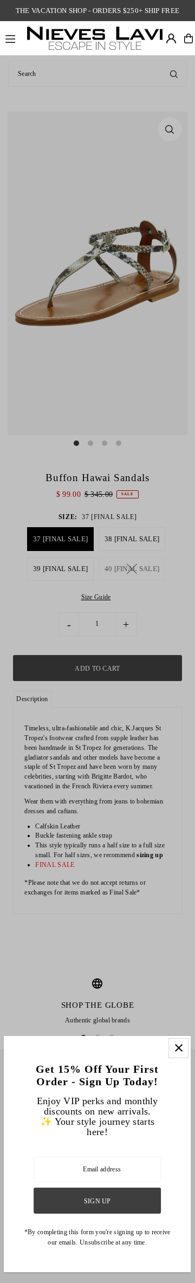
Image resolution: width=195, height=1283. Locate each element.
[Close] (179, 1048)
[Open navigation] (12, 38)
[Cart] (188, 38)
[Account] (171, 38)
